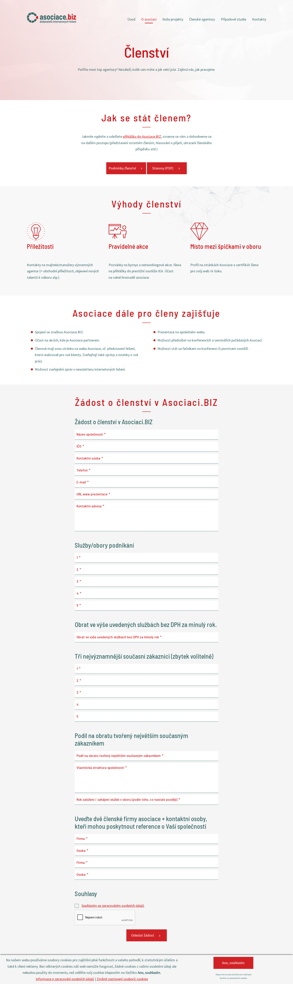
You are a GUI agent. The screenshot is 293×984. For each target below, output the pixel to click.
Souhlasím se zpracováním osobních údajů (113, 905)
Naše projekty (172, 19)
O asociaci (148, 19)
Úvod (131, 19)
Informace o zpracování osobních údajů (65, 979)
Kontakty (259, 19)
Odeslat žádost (142, 935)
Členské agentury (202, 19)
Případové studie (233, 19)
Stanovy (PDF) (162, 168)
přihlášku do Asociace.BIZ (142, 136)
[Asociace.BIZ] (51, 17)
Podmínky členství (122, 168)
